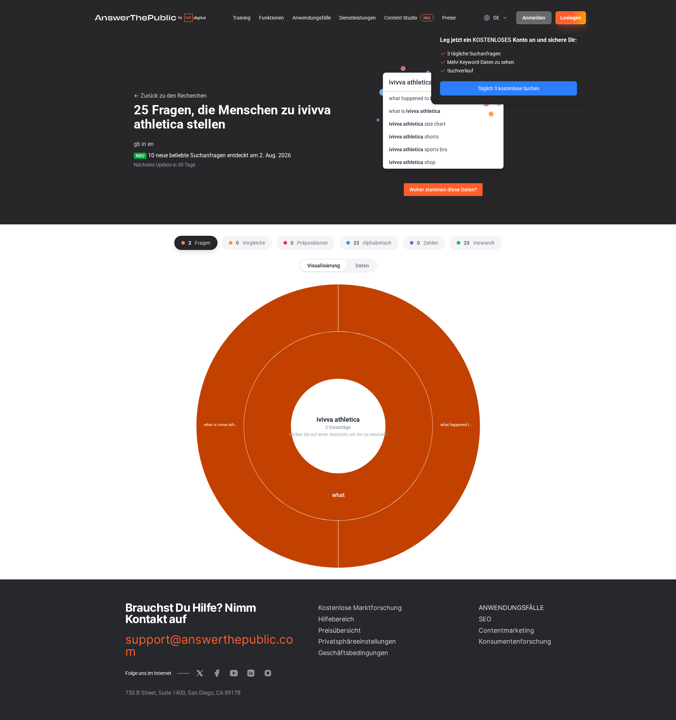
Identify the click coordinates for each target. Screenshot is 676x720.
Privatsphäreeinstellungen (357, 641)
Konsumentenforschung (515, 641)
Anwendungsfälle (311, 18)
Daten (362, 265)
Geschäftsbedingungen (353, 652)
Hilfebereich (336, 619)
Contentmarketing (506, 630)
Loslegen (570, 18)
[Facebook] (217, 673)
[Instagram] (268, 673)
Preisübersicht (339, 630)
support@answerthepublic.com (209, 645)
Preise (449, 18)
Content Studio (400, 18)
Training (242, 18)
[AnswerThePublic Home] (150, 17)
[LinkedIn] (251, 673)
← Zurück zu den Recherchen (170, 95)
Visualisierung (323, 265)
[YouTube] (234, 673)
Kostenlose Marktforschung (360, 607)
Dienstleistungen (357, 18)
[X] (200, 673)
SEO (485, 619)
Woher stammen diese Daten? (443, 189)
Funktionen (271, 18)
